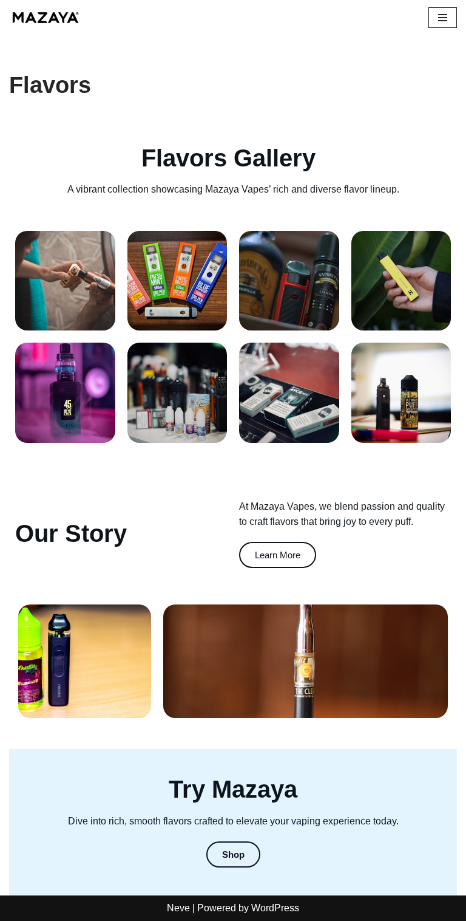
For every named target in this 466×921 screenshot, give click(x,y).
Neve (178, 908)
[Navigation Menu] (442, 17)
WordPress (275, 908)
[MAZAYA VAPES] (45, 18)
